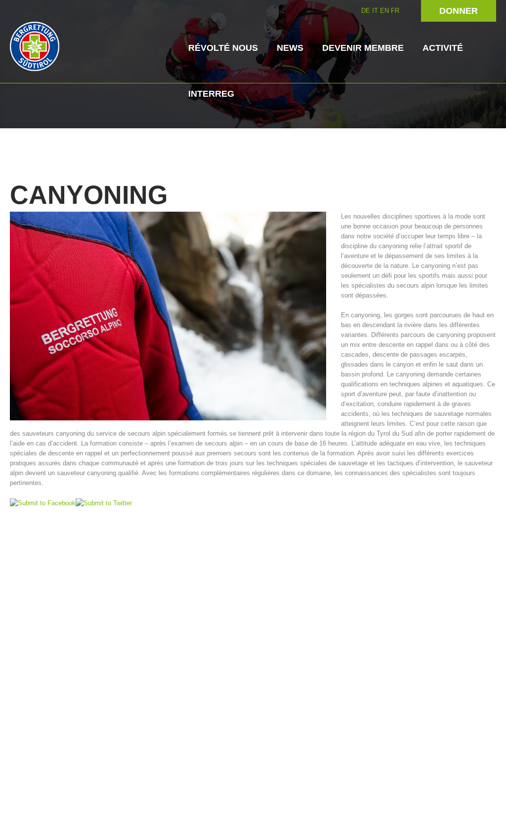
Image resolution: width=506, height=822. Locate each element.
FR (395, 10)
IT (375, 10)
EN (384, 10)
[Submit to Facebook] (43, 502)
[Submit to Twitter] (104, 502)
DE (365, 10)
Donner (458, 11)
